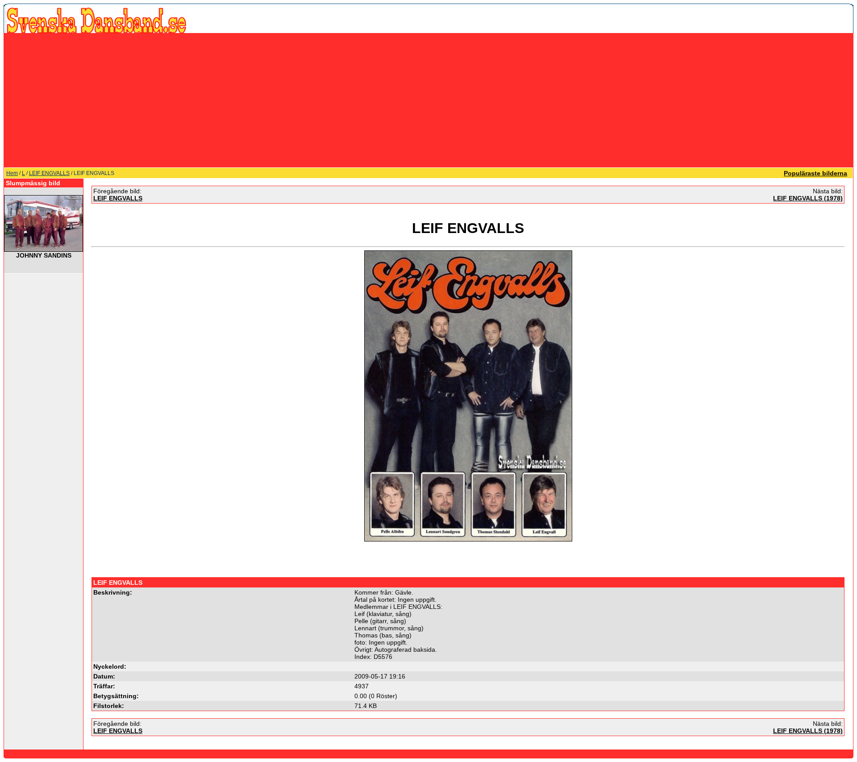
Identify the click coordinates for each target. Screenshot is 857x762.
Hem (12, 173)
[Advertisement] (428, 99)
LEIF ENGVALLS (49, 173)
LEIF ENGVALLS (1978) (808, 198)
